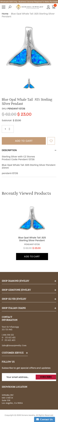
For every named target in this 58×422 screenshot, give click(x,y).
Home (5, 13)
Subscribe (46, 377)
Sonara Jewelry (28, 415)
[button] (10, 7)
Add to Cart (24, 140)
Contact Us (46, 419)
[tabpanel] (29, 231)
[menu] (3, 7)
